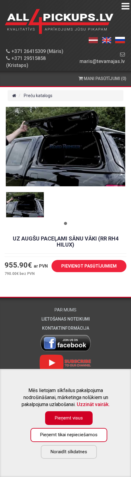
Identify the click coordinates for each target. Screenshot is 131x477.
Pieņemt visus (69, 418)
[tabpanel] (25, 204)
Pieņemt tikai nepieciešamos (68, 434)
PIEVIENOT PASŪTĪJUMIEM (89, 266)
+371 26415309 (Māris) (36, 51)
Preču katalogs (38, 95)
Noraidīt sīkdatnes (69, 451)
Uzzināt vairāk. (93, 404)
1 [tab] (65, 223)
